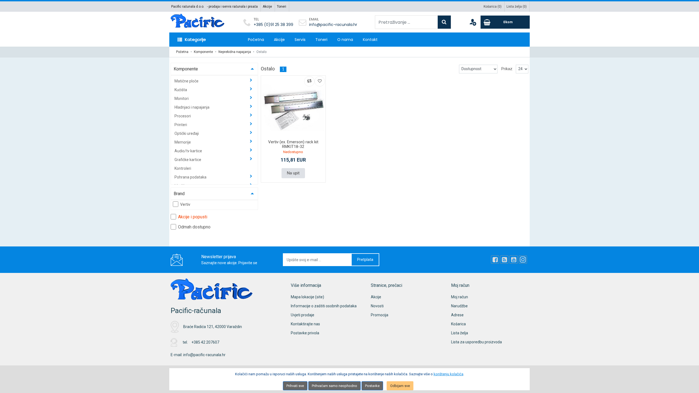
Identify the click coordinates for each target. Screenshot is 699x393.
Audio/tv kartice (188, 151)
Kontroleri (182, 168)
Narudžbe (459, 306)
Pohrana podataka (190, 177)
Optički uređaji (187, 133)
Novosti (377, 306)
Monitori (181, 98)
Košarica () (493, 6)
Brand (179, 193)
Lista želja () (517, 6)
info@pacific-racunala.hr (333, 24)
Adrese (457, 315)
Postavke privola (305, 333)
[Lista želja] (320, 81)
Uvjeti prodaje (302, 315)
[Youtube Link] (514, 259)
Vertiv (185, 204)
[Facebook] (495, 259)
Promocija (379, 315)
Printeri (181, 125)
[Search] (444, 22)
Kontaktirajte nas (305, 324)
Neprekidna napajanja (234, 52)
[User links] (472, 22)
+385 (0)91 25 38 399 (273, 24)
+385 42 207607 (205, 342)
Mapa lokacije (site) (307, 297)
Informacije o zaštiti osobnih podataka (324, 306)
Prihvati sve (295, 386)
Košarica (458, 324)
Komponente (203, 52)
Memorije (183, 142)
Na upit (293, 173)
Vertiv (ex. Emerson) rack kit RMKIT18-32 (293, 144)
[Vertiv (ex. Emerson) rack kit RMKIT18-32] (293, 108)
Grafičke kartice (188, 159)
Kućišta (181, 90)
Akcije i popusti (192, 216)
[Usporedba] (309, 81)
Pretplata (365, 259)
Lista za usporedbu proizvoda (476, 342)
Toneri (281, 6)
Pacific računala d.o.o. (187, 6)
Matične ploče (186, 81)
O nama (345, 39)
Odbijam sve (400, 386)
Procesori (183, 116)
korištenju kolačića (448, 374)
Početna (256, 39)
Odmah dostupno (194, 227)
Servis (300, 39)
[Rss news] (504, 259)
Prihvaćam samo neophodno (334, 386)
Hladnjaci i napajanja (192, 107)
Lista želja (459, 333)
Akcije (267, 6)
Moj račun (459, 297)
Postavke (372, 386)
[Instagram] (523, 259)
